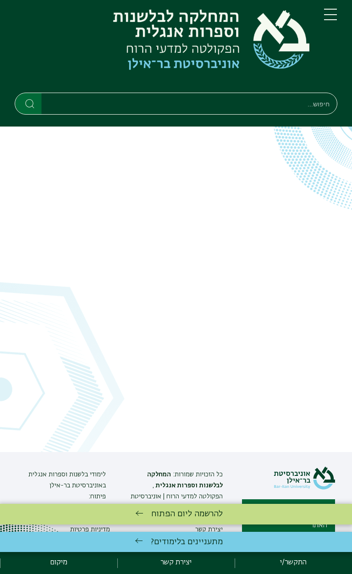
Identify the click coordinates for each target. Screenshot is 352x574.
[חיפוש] (28, 103)
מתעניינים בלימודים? (187, 542)
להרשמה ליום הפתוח (187, 514)
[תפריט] (330, 18)
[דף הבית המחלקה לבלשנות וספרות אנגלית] (162, 48)
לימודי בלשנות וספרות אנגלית (67, 474)
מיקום (58, 562)
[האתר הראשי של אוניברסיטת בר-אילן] (304, 488)
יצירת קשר (176, 562)
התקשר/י (293, 562)
